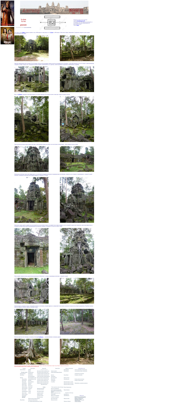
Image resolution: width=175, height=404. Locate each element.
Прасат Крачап (24, 388)
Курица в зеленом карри (79, 380)
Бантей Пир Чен (25, 391)
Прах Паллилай (54, 377)
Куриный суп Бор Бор (78, 374)
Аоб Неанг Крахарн (24, 397)
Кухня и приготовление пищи (56, 389)
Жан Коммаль (66, 394)
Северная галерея (40, 392)
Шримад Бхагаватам (69, 368)
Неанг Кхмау (24, 380)
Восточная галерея (40, 391)
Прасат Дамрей (24, 394)
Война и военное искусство (55, 392)
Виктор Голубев (66, 398)
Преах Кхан (30, 385)
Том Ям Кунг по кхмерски (79, 373)
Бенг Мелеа (22, 374)
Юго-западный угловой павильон (43, 377)
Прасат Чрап (24, 392)
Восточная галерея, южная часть (42, 372)
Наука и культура (54, 399)
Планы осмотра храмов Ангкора (34, 398)
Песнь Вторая (66, 370)
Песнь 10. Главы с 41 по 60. (68, 384)
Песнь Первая (66, 369)
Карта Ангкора (22, 369)
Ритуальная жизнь (54, 398)
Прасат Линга (24, 385)
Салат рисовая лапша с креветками (81, 370)
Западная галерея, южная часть (42, 380)
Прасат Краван (31, 381)
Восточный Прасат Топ (32, 377)
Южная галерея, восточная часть (43, 381)
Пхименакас (53, 376)
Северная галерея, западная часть (43, 374)
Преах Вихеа (22, 399)
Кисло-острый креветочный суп (80, 397)
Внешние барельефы (40, 388)
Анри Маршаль (66, 395)
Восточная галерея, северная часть (43, 370)
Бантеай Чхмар (22, 373)
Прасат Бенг (24, 389)
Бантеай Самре (30, 372)
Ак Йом (29, 369)
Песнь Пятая (66, 374)
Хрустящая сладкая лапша (79, 399)
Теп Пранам (53, 380)
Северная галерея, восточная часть (43, 373)
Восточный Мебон (31, 376)
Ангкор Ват (44, 368)
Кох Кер (21, 377)
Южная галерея (40, 394)
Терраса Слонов (54, 370)
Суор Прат (53, 381)
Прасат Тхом (24, 384)
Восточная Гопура (44, 384)
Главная (24, 368)
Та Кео (29, 389)
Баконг (29, 370)
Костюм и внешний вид (55, 388)
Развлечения (53, 394)
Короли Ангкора (67, 389)
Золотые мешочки (78, 401)
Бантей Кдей (30, 374)
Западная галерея (40, 395)
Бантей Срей (30, 373)
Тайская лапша (77, 400)
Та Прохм (30, 388)
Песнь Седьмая (66, 377)
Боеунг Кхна (24, 395)
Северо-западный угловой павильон (43, 376)
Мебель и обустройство (55, 395)
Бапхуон (52, 374)
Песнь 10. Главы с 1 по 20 (68, 381)
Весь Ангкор (33, 368)
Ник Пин (29, 380)
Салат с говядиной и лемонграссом (81, 369)
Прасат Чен (24, 381)
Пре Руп (29, 384)
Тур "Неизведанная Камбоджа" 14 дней (35, 401)
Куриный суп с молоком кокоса (80, 396)
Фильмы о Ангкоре (67, 401)
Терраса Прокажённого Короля (56, 372)
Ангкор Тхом (57, 368)
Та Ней (29, 391)
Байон (44, 387)
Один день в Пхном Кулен (32, 399)
